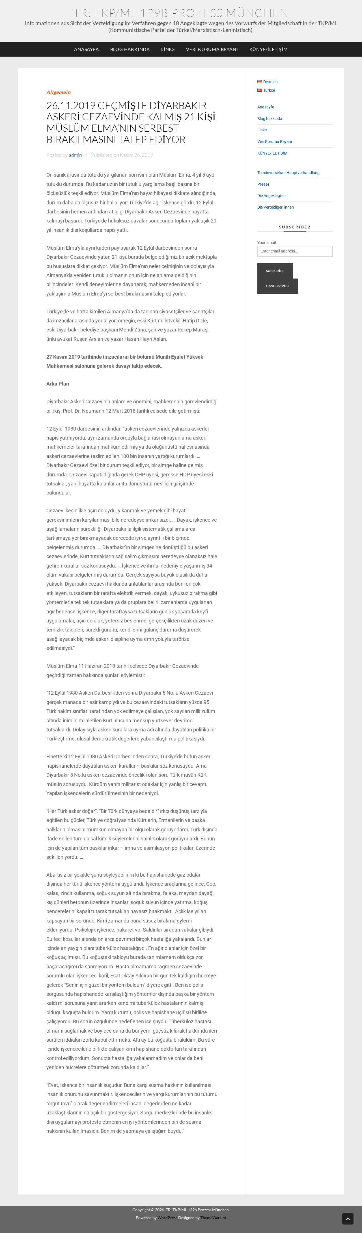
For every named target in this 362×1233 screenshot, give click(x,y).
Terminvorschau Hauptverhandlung (288, 172)
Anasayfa (86, 49)
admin (75, 155)
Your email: (267, 242)
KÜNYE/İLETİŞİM (268, 49)
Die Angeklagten (271, 195)
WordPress (167, 1217)
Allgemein (58, 92)
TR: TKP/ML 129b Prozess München (181, 13)
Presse (263, 184)
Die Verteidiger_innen (275, 207)
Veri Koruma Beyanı (212, 49)
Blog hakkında (130, 49)
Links (168, 49)
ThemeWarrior (214, 1217)
